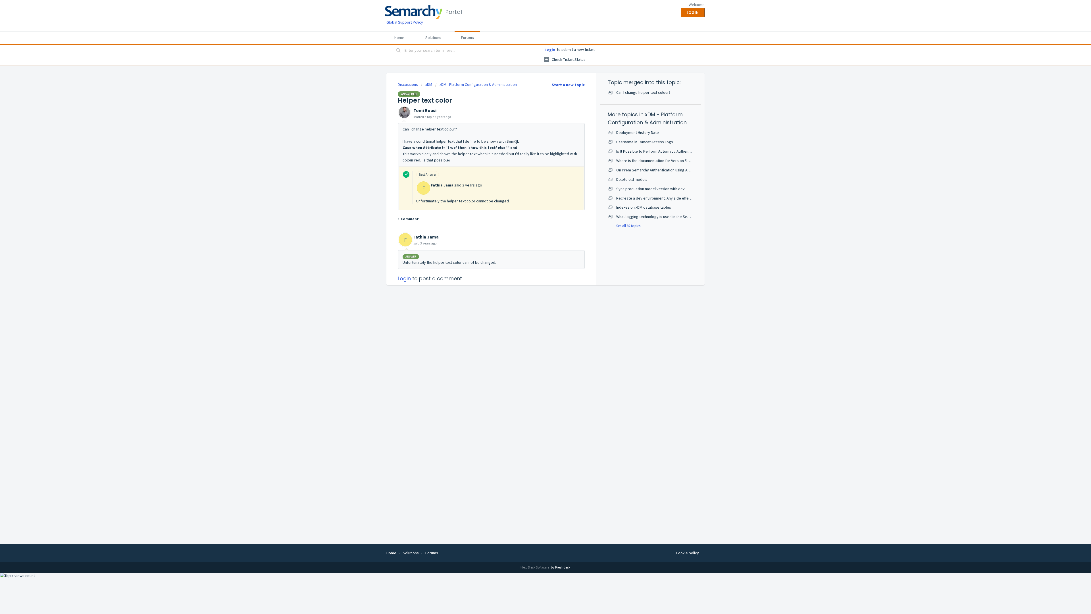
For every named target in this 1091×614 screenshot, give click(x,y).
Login (550, 49)
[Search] (398, 51)
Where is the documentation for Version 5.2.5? (655, 160)
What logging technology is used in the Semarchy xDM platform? (670, 216)
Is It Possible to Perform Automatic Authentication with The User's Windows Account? (688, 151)
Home (399, 37)
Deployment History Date (637, 132)
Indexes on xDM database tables (643, 207)
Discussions (408, 84)
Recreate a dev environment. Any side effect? (655, 198)
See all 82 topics (628, 225)
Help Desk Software (535, 567)
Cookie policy (687, 552)
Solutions (433, 37)
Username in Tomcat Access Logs (644, 141)
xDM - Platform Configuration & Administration (478, 84)
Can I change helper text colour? (643, 92)
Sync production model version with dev (650, 188)
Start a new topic (568, 84)
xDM (428, 84)
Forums (467, 37)
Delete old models (631, 179)
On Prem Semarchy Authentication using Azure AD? (659, 170)
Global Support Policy (404, 22)
